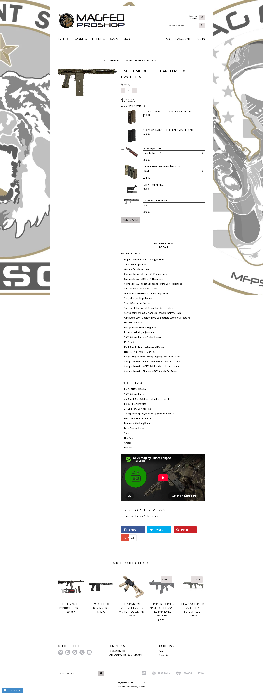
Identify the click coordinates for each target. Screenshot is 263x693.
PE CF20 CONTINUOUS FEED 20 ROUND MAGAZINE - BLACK (168, 130)
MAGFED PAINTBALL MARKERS (141, 60)
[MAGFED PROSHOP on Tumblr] (82, 652)
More (127, 38)
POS (120, 686)
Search (162, 650)
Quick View (132, 125)
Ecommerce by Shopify (135, 686)
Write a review (151, 515)
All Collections (112, 60)
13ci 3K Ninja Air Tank (152, 148)
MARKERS (98, 38)
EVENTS (63, 38)
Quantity (125, 84)
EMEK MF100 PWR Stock (153, 185)
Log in (200, 38)
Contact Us (13, 690)
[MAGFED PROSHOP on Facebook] (67, 652)
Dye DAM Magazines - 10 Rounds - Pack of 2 (162, 166)
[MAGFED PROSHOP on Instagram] (74, 652)
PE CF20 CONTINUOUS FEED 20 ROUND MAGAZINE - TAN (167, 111)
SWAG (114, 38)
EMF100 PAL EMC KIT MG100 (155, 200)
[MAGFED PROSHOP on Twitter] (60, 652)
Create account (178, 38)
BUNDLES (80, 38)
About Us (163, 654)
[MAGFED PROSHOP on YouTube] (89, 652)
